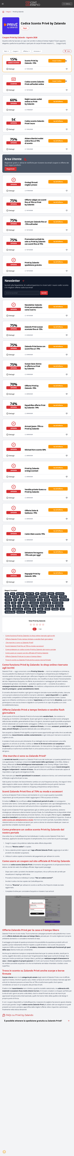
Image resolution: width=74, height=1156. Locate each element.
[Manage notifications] (4, 1151)
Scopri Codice (56, 61)
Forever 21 (54, 597)
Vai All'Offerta (58, 101)
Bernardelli (20, 593)
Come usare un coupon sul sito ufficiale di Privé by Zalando (26, 653)
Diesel (22, 597)
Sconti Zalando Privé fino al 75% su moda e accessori (24, 646)
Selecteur (27, 609)
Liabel (14, 603)
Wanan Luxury (31, 612)
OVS (19, 606)
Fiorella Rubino (44, 597)
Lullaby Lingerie (45, 603)
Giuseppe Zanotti (30, 600)
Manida (8, 606)
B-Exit (12, 593)
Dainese (8, 597)
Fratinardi (8, 600)
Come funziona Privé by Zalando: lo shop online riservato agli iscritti (30, 636)
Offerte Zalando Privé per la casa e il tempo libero (23, 656)
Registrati (11, 169)
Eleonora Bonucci (32, 597)
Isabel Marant (64, 600)
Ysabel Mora (41, 612)
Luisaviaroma (34, 603)
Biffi (37, 593)
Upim (62, 609)
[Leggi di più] (61, 43)
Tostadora (55, 609)
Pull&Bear (34, 606)
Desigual (15, 597)
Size (34, 609)
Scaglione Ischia (17, 609)
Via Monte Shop (10, 612)
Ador (7, 593)
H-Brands (54, 600)
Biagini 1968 (29, 593)
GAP (15, 600)
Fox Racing (63, 597)
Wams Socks (20, 612)
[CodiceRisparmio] (3, 12)
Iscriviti (44, 293)
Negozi (8, 12)
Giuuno (40, 600)
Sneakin (40, 609)
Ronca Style (59, 606)
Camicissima (59, 593)
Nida (14, 606)
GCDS (20, 600)
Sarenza (8, 609)
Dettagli (11, 69)
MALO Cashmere (57, 603)
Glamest (47, 600)
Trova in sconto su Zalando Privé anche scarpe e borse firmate (28, 660)
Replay (51, 606)
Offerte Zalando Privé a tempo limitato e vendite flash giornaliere (29, 639)
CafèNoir (50, 593)
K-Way (7, 603)
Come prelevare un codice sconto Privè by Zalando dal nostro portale (30, 649)
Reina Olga (43, 606)
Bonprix (43, 593)
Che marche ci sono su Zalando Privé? (19, 643)
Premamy (26, 606)
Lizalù (26, 603)
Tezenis (47, 609)
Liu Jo (19, 603)
